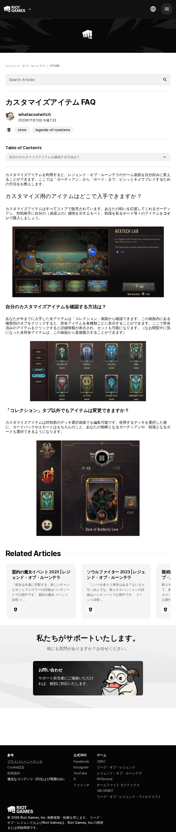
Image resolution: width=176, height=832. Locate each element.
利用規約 (13, 773)
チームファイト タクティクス (118, 785)
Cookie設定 (16, 767)
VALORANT (105, 791)
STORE (55, 65)
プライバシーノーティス (25, 761)
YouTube (80, 773)
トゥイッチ (82, 785)
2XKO (101, 761)
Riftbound (104, 779)
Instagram (81, 767)
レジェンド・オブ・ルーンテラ (25, 65)
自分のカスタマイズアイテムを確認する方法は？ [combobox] (44, 157)
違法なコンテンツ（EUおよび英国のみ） (36, 779)
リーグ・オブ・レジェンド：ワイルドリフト (129, 796)
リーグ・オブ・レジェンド (116, 767)
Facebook (81, 761)
